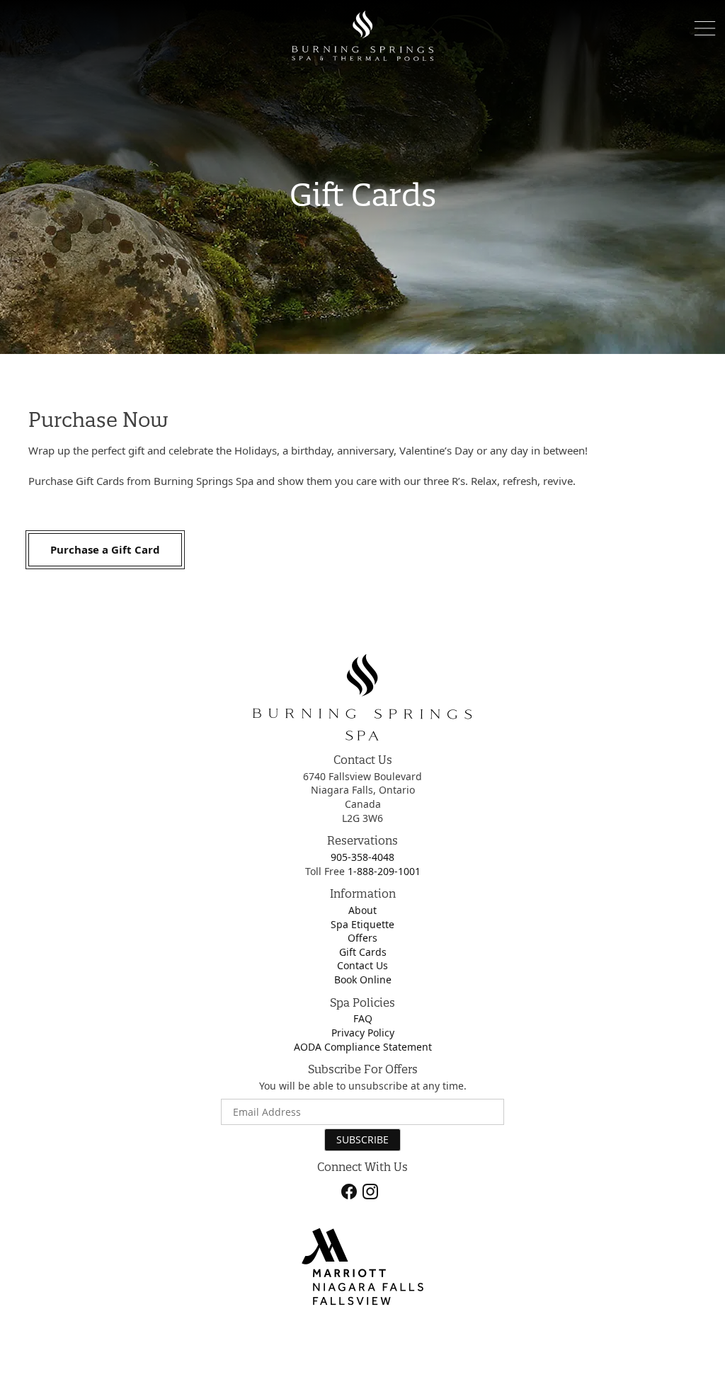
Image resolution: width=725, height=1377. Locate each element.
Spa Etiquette (362, 924)
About (362, 910)
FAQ (362, 1018)
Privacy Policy (362, 1032)
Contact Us (362, 965)
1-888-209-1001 (384, 871)
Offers (362, 937)
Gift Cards (363, 952)
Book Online (363, 979)
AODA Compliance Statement (363, 1046)
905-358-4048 (362, 857)
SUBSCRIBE (362, 1139)
